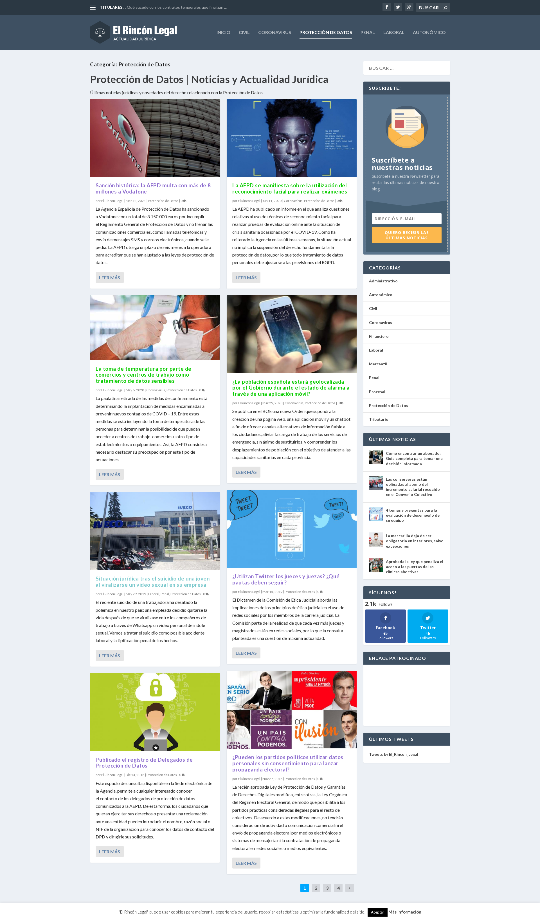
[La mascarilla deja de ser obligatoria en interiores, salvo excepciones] (376, 539)
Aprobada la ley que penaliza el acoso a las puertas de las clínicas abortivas (414, 566)
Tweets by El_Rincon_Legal (393, 754)
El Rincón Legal (112, 201)
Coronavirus (274, 32)
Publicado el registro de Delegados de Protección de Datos (144, 762)
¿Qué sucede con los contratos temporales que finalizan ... (176, 7)
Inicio (223, 32)
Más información (404, 911)
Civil (244, 32)
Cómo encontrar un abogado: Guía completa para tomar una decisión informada (414, 458)
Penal (368, 32)
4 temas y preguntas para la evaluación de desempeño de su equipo (413, 515)
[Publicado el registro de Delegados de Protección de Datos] (155, 712)
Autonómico (429, 32)
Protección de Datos (326, 32)
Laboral (393, 32)
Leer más (109, 277)
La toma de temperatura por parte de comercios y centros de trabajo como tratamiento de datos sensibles (144, 374)
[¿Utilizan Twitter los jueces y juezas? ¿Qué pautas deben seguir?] (292, 529)
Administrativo (383, 280)
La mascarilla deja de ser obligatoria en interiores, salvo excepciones (415, 540)
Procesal (377, 391)
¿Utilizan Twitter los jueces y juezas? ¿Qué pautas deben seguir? (286, 579)
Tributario (378, 419)
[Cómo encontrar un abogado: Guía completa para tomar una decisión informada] (376, 457)
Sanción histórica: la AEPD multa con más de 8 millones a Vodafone (153, 188)
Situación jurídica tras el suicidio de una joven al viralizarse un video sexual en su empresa (153, 581)
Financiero (379, 336)
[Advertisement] (406, 695)
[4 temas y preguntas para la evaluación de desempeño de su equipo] (376, 514)
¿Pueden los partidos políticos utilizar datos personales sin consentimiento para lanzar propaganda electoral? (287, 763)
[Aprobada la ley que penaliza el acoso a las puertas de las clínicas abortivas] (376, 565)
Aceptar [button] (377, 912)
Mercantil (378, 363)
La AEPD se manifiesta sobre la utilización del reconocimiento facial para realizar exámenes (289, 188)
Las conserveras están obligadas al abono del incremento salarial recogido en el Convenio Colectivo (413, 487)
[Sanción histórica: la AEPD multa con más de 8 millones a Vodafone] (155, 138)
